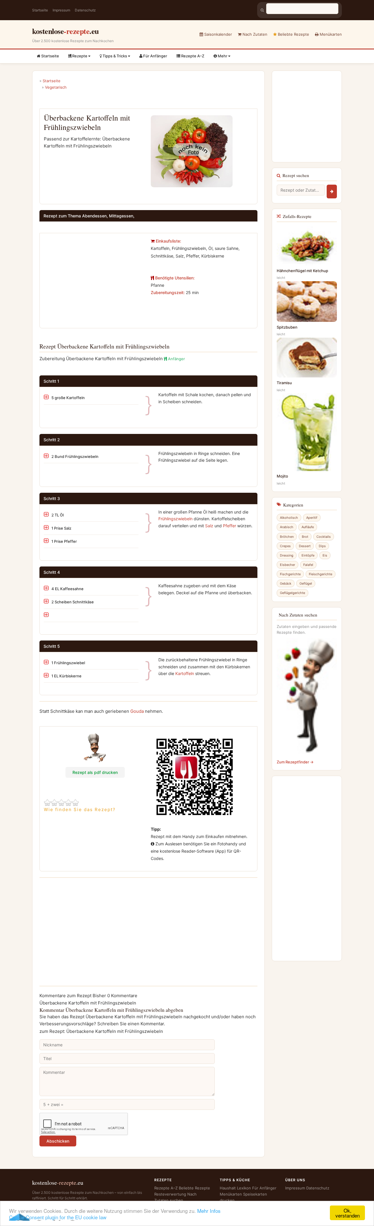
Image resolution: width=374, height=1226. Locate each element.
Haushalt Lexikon (235, 1188)
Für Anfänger (154, 56)
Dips (322, 546)
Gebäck (285, 583)
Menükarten (330, 34)
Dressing (286, 555)
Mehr (222, 56)
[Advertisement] (93, 278)
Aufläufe (308, 527)
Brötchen (287, 537)
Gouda (137, 711)
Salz (209, 525)
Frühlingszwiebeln (175, 518)
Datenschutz (85, 10)
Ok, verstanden (347, 1213)
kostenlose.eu (65, 31)
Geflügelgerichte (292, 593)
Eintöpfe (308, 555)
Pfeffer (229, 525)
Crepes (285, 546)
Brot (305, 537)
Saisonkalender (217, 34)
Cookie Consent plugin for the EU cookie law (57, 1217)
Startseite (40, 10)
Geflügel (305, 583)
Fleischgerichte (320, 574)
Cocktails (323, 537)
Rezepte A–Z (192, 56)
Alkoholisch (289, 518)
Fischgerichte (290, 574)
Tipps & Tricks (115, 56)
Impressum (61, 10)
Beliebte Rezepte (293, 34)
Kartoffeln (184, 673)
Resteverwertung (170, 1194)
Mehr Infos (209, 1210)
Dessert (305, 546)
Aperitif (311, 518)
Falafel (308, 565)
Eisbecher (287, 565)
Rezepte (79, 56)
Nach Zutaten (254, 34)
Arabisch (286, 527)
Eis (325, 555)
